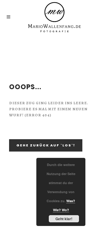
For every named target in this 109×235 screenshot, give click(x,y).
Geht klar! (63, 218)
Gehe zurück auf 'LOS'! (45, 145)
